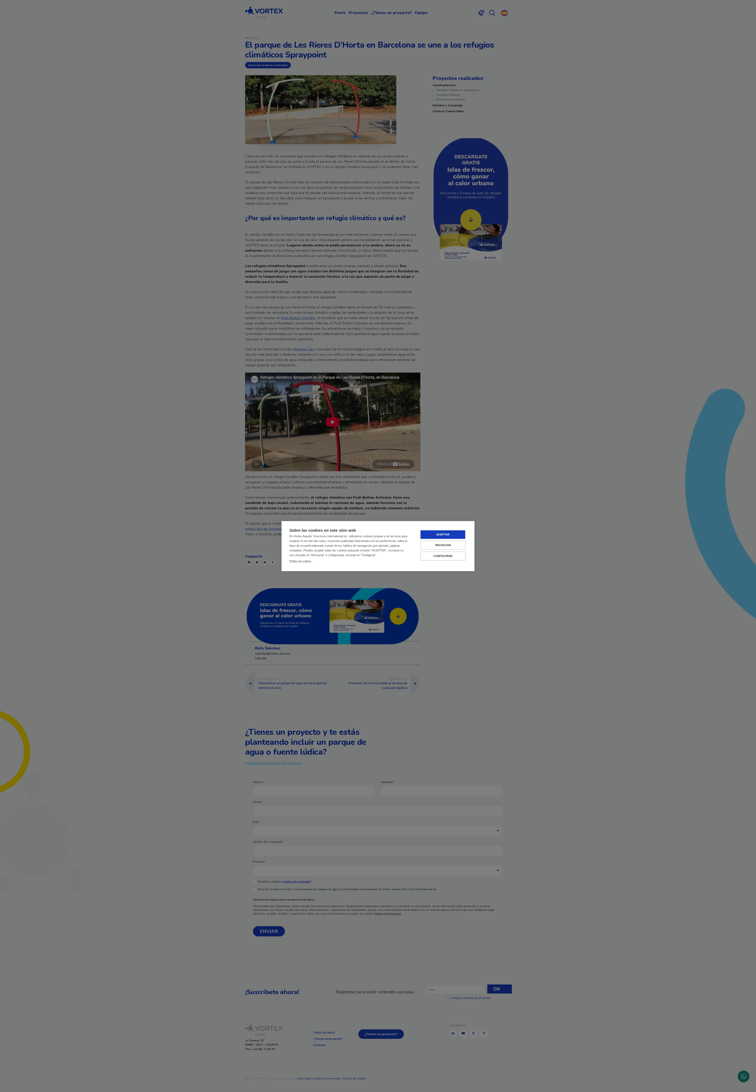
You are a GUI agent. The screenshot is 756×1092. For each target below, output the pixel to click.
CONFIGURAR (443, 556)
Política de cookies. (300, 561)
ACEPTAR (442, 534)
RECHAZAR (443, 545)
